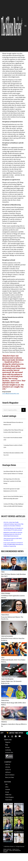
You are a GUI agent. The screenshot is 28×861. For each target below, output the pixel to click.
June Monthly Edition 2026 (19, 831)
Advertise (7, 767)
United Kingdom (9, 797)
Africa (6, 787)
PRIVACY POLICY (15, 849)
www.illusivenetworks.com (10, 393)
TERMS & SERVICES (7, 849)
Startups (7, 747)
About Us (7, 764)
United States (8, 799)
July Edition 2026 (19, 817)
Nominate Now (9, 752)
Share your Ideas (9, 777)
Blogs (6, 745)
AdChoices (7, 772)
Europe (7, 792)
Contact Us (8, 769)
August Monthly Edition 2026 (8, 804)
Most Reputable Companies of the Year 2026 (8, 832)
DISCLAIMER (5, 850)
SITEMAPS (5, 851)
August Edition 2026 (18, 804)
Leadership (8, 750)
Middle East (8, 794)
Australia (7, 789)
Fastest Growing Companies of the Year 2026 (8, 819)
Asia (6, 784)
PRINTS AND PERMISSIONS (15, 850)
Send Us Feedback (9, 775)
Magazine (7, 742)
